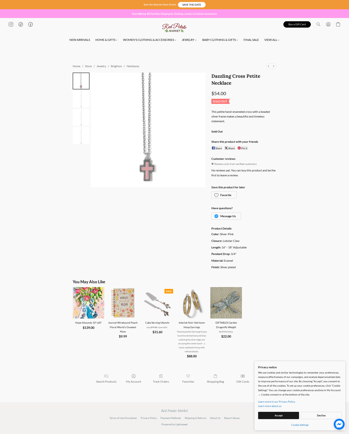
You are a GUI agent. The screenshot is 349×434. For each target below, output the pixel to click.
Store (88, 66)
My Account (133, 381)
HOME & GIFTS (105, 39)
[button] (192, 4)
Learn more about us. (270, 405)
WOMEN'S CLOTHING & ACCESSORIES (148, 39)
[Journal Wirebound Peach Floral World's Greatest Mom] (123, 303)
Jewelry (101, 66)
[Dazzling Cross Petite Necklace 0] (81, 81)
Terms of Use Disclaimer (123, 417)
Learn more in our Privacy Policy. (276, 401)
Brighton (116, 66)
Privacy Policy (149, 417)
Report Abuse (232, 417)
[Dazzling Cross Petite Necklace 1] (81, 99)
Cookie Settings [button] (300, 424)
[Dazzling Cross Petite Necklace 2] (81, 117)
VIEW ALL (271, 39)
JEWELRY (188, 39)
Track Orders (161, 381)
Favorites (188, 381)
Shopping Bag (215, 381)
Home (76, 66)
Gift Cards (242, 381)
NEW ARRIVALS (79, 39)
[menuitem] (268, 66)
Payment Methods (171, 417)
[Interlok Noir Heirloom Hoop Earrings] (191, 303)
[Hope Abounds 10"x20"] (88, 303)
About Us (215, 417)
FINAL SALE (251, 39)
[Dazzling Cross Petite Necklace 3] (81, 135)
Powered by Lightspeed (174, 424)
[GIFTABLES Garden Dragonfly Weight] (226, 303)
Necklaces (133, 66)
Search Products (106, 381)
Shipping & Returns (195, 417)
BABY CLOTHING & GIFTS (219, 39)
